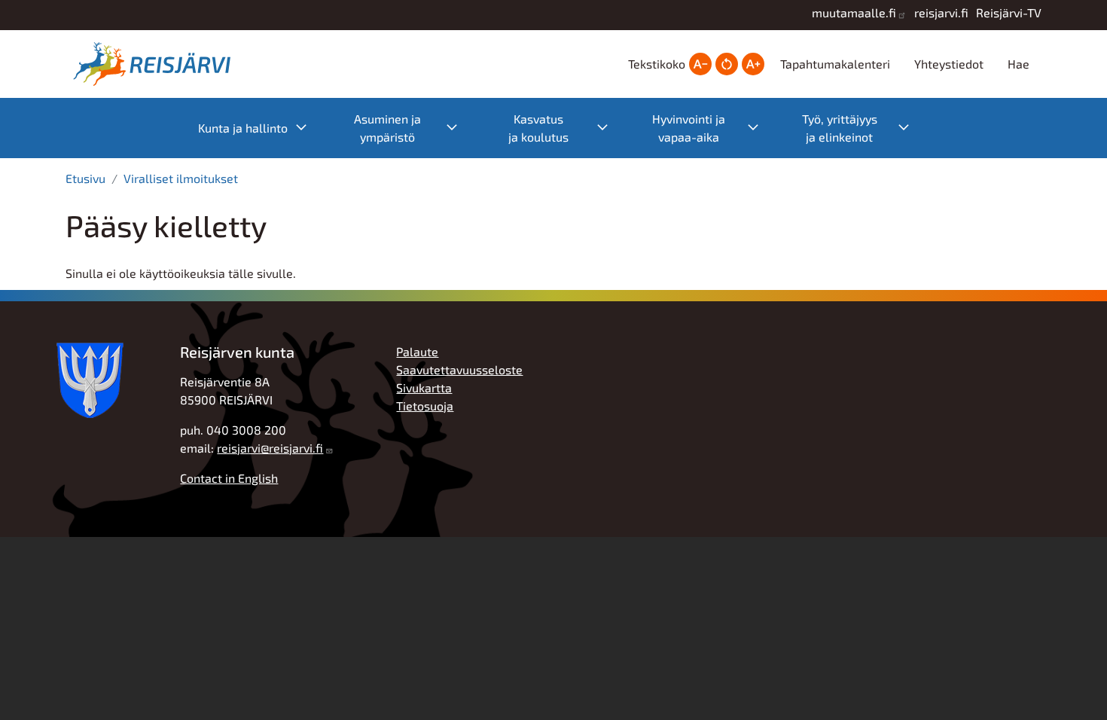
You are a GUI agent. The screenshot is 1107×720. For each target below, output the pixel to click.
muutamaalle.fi (854, 12)
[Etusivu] (156, 64)
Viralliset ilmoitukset (181, 178)
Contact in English (229, 478)
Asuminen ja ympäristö (413, 127)
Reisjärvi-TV (1008, 12)
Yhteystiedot (948, 63)
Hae (1018, 63)
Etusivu (85, 178)
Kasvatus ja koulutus (566, 127)
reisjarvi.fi (941, 12)
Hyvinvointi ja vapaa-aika (713, 127)
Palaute (417, 351)
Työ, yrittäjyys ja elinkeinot (863, 127)
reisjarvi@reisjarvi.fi (270, 448)
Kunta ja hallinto (260, 127)
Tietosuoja (424, 405)
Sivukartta (424, 387)
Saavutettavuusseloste (459, 369)
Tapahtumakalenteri (835, 63)
